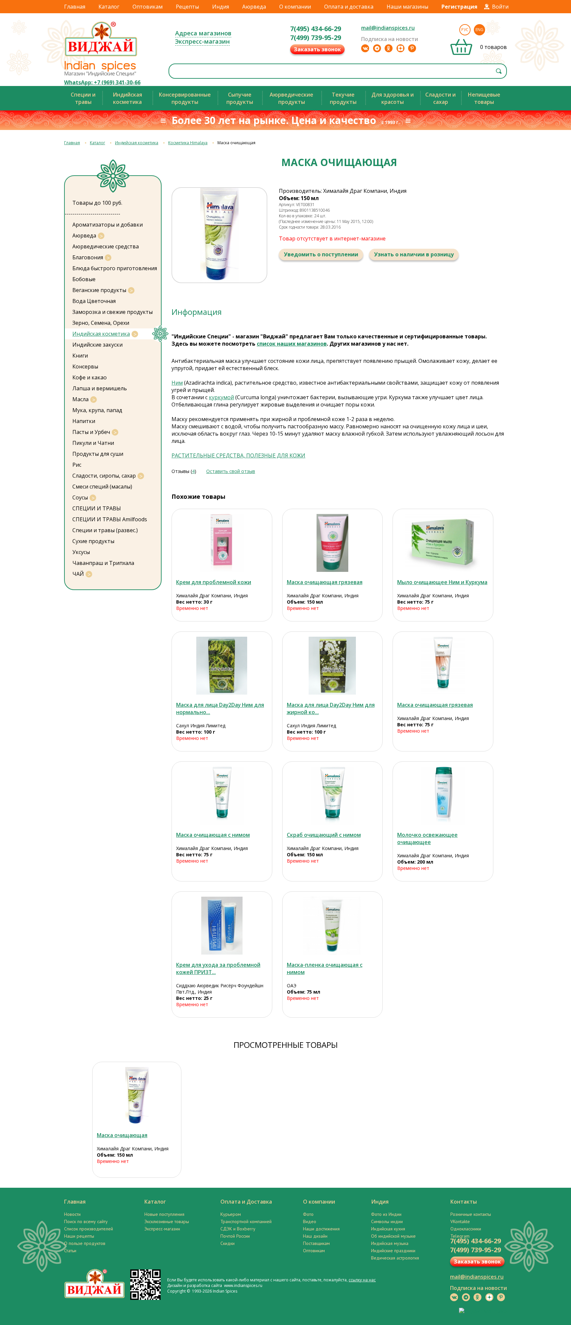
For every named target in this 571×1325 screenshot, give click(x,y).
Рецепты (187, 6)
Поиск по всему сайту (86, 1221)
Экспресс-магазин (202, 41)
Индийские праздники (393, 1251)
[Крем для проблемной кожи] (222, 543)
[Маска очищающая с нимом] (222, 796)
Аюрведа (254, 6)
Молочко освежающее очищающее (427, 838)
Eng (479, 29)
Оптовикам (148, 6)
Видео (309, 1221)
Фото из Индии (386, 1214)
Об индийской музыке (393, 1236)
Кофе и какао (89, 377)
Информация (196, 311)
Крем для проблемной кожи (213, 582)
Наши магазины (407, 6)
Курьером (230, 1214)
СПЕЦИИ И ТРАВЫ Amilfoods (109, 519)
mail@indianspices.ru (388, 27)
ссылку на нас (362, 1280)
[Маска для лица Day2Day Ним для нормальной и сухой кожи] (222, 666)
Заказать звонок (317, 49)
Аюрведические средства (105, 246)
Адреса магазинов (203, 33)
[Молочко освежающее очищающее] (443, 796)
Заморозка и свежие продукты (112, 312)
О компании (295, 6)
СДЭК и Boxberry (237, 1229)
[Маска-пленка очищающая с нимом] (332, 926)
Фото (308, 1214)
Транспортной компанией (246, 1221)
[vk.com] (365, 48)
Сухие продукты (93, 541)
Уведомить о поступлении (321, 254)
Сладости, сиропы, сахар (104, 475)
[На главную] (101, 56)
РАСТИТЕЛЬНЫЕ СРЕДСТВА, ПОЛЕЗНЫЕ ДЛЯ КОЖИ (238, 455)
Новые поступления (164, 1214)
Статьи (70, 1251)
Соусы (80, 497)
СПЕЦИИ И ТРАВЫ (96, 508)
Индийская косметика (136, 143)
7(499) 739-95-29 (315, 37)
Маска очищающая (122, 1135)
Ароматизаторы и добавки (107, 224)
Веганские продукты (99, 290)
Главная (74, 6)
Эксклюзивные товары (166, 1221)
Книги (80, 355)
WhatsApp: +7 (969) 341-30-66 (102, 82)
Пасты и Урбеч (91, 432)
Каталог (108, 6)
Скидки (227, 1243)
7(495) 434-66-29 (315, 28)
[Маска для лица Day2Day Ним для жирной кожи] (332, 666)
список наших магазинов (292, 343)
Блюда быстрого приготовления (114, 268)
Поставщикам (316, 1243)
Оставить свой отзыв (230, 471)
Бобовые (83, 279)
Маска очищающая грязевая (324, 582)
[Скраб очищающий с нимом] (332, 796)
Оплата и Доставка (246, 1201)
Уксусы (81, 552)
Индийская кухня (388, 1229)
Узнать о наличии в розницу (414, 254)
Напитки (83, 421)
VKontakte (460, 1221)
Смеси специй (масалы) (102, 486)
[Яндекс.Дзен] (400, 48)
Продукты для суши (97, 453)
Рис (76, 464)
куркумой (221, 397)
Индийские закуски (97, 344)
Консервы (85, 366)
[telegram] (377, 48)
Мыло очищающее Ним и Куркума (442, 582)
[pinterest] (412, 48)
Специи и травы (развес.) (105, 530)
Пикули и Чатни (93, 443)
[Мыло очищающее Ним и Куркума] (443, 543)
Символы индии (387, 1221)
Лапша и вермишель (99, 388)
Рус (465, 29)
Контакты (463, 1201)
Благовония (87, 257)
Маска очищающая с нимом (213, 834)
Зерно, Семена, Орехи (100, 322)
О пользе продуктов (84, 1243)
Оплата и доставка (348, 6)
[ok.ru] (389, 48)
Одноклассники (465, 1229)
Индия (220, 6)
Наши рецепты (79, 1236)
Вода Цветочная (94, 301)
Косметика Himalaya (188, 143)
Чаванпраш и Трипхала (103, 563)
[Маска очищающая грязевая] (332, 543)
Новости (72, 1214)
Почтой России (235, 1236)
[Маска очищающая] (137, 1096)
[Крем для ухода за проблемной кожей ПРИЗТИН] (222, 926)
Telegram (460, 1236)
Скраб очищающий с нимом (324, 834)
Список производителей (88, 1229)
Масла (80, 399)
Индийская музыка (389, 1243)
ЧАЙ (78, 573)
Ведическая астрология (395, 1258)
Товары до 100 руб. (97, 202)
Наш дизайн (315, 1236)
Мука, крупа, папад (97, 410)
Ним (177, 382)
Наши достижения (321, 1229)
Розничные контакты (470, 1214)
